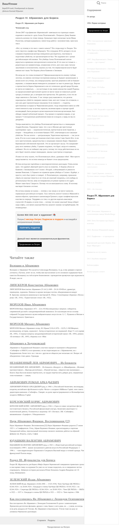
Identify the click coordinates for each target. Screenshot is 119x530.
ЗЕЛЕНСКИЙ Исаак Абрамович (30, 479)
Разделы (51, 520)
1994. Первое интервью (96, 23)
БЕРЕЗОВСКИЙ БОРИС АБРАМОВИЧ (35, 401)
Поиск (101, 3)
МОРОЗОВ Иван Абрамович (28, 304)
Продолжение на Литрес (98, 30)
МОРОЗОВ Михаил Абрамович (30, 324)
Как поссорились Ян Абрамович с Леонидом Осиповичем (47, 499)
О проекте (41, 520)
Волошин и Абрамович (24, 265)
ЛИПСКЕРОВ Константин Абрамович (34, 285)
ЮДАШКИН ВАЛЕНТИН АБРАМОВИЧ (35, 440)
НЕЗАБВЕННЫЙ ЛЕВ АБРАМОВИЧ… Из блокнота (43, 363)
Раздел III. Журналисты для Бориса (32, 460)
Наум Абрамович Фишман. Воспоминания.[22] (40, 421)
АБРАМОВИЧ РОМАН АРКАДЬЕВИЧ (34, 382)
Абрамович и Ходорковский (27, 343)
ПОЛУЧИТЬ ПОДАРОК (30, 228)
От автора (91, 16)
